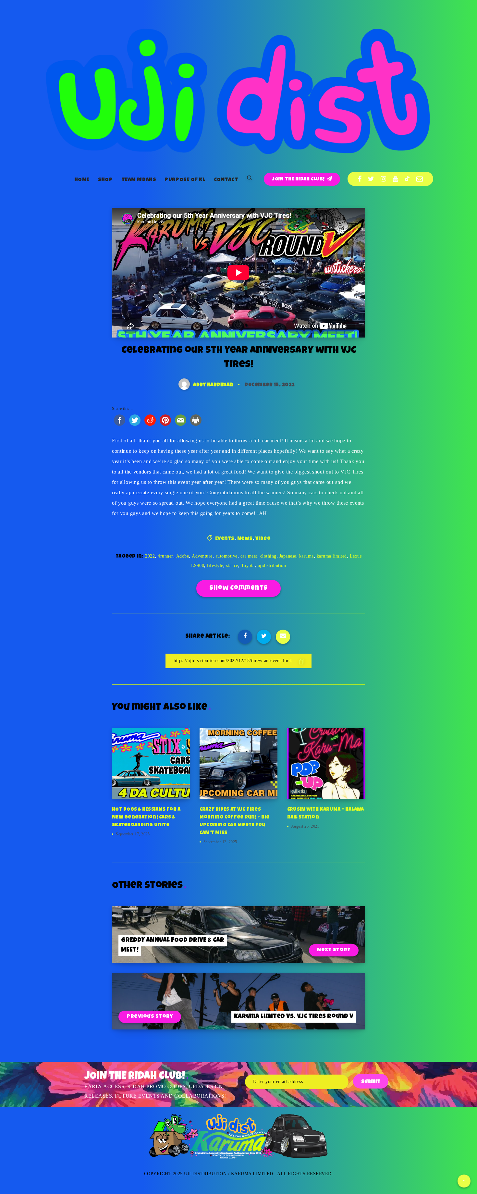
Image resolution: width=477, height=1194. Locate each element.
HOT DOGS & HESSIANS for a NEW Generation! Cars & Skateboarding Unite (146, 817)
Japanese (287, 556)
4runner (165, 556)
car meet (248, 556)
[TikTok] (407, 179)
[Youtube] (395, 179)
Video (263, 538)
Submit (370, 1081)
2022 (150, 556)
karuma (306, 556)
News (244, 538)
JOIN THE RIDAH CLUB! (298, 179)
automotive (226, 556)
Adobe (182, 556)
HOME (81, 180)
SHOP (105, 180)
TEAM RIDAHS (138, 180)
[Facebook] (360, 179)
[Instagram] (383, 179)
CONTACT (226, 180)
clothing (268, 556)
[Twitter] (371, 179)
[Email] (419, 179)
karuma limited (332, 556)
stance (232, 565)
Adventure (202, 556)
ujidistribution (272, 565)
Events (224, 538)
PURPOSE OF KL (185, 180)
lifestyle (215, 565)
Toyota (248, 565)
